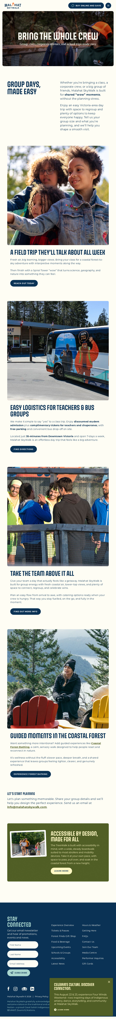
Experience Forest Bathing (30, 774)
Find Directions (23, 449)
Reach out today (24, 283)
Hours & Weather (91, 925)
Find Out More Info (25, 611)
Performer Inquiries (93, 958)
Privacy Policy (41, 996)
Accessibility (58, 958)
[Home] (13, 6)
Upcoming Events (61, 947)
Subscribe (21, 973)
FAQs (85, 936)
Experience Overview (62, 925)
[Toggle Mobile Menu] (108, 5)
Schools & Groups (60, 952)
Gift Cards (87, 963)
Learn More (61, 871)
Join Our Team (90, 947)
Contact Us (88, 941)
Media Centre (89, 952)
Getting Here (89, 930)
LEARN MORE (63, 1010)
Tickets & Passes (60, 930)
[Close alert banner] (109, 981)
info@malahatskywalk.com (27, 807)
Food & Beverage (60, 941)
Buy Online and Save (88, 5)
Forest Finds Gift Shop (63, 936)
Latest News (58, 963)
